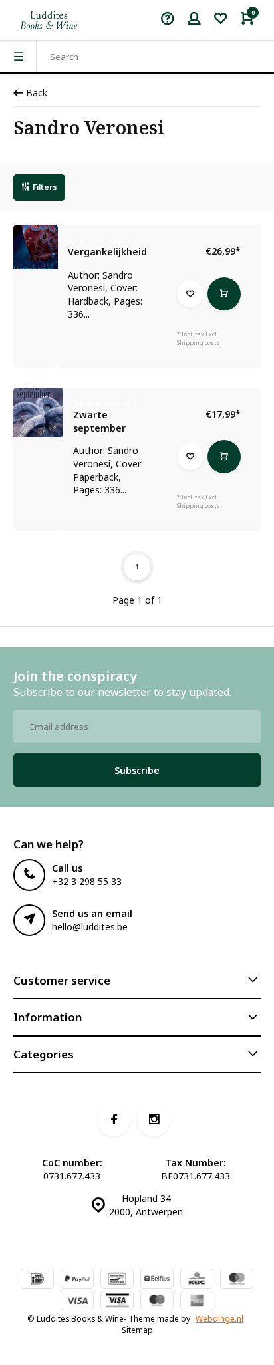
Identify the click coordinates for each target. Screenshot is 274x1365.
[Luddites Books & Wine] (48, 20)
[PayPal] (77, 1280)
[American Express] (196, 1302)
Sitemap (137, 1329)
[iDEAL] (37, 1280)
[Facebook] (113, 1119)
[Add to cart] (224, 293)
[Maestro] (157, 1302)
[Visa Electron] (117, 1302)
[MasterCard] (236, 1280)
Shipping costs (198, 342)
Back (36, 92)
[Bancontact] (117, 1280)
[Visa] (77, 1302)
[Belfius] (157, 1280)
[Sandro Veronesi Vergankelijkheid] (35, 247)
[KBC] (196, 1280)
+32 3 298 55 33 (87, 881)
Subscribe (137, 770)
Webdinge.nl (219, 1318)
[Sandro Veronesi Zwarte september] (38, 412)
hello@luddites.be (90, 926)
